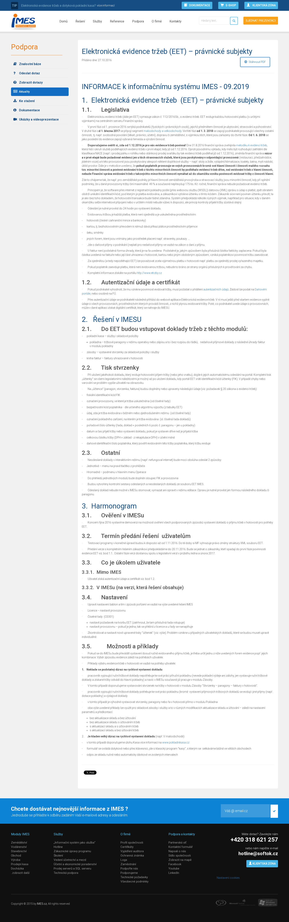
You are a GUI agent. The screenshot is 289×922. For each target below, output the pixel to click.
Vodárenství (19, 847)
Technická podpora (66, 873)
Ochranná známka (132, 855)
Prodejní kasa (19, 864)
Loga (124, 860)
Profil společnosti (132, 842)
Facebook (174, 864)
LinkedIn (173, 873)
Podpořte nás (129, 868)
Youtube (173, 868)
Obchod (16, 855)
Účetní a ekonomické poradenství (75, 864)
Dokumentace (29, 110)
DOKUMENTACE (199, 5)
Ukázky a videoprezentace (38, 119)
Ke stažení (26, 101)
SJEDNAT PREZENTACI (261, 20)
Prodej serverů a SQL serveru (72, 868)
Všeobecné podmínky (134, 881)
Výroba (15, 860)
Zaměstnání (128, 864)
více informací (106, 5)
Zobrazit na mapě (179, 860)
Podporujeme (129, 873)
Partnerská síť (177, 842)
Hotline (58, 847)
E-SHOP (231, 5)
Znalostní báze (29, 64)
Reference (117, 21)
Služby (97, 21)
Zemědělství (19, 842)
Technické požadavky (134, 877)
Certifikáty (127, 847)
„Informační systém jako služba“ (74, 842)
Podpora (138, 21)
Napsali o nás (177, 851)
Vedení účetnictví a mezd (70, 860)
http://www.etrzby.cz (149, 272)
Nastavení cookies (228, 877)
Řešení (80, 21)
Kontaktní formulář (180, 847)
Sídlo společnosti (179, 855)
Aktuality (24, 91)
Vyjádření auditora (132, 851)
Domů (63, 21)
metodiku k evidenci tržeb (251, 145)
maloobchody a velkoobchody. (163, 131)
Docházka (17, 868)
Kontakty (175, 21)
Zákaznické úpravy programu (72, 851)
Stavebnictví (19, 851)
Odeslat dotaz (29, 73)
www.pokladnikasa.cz (175, 742)
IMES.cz (42, 903)
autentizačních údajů (216, 289)
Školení (58, 855)
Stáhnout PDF (257, 62)
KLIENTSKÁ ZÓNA (264, 5)
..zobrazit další (20, 873)
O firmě (157, 21)
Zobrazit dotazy (30, 82)
